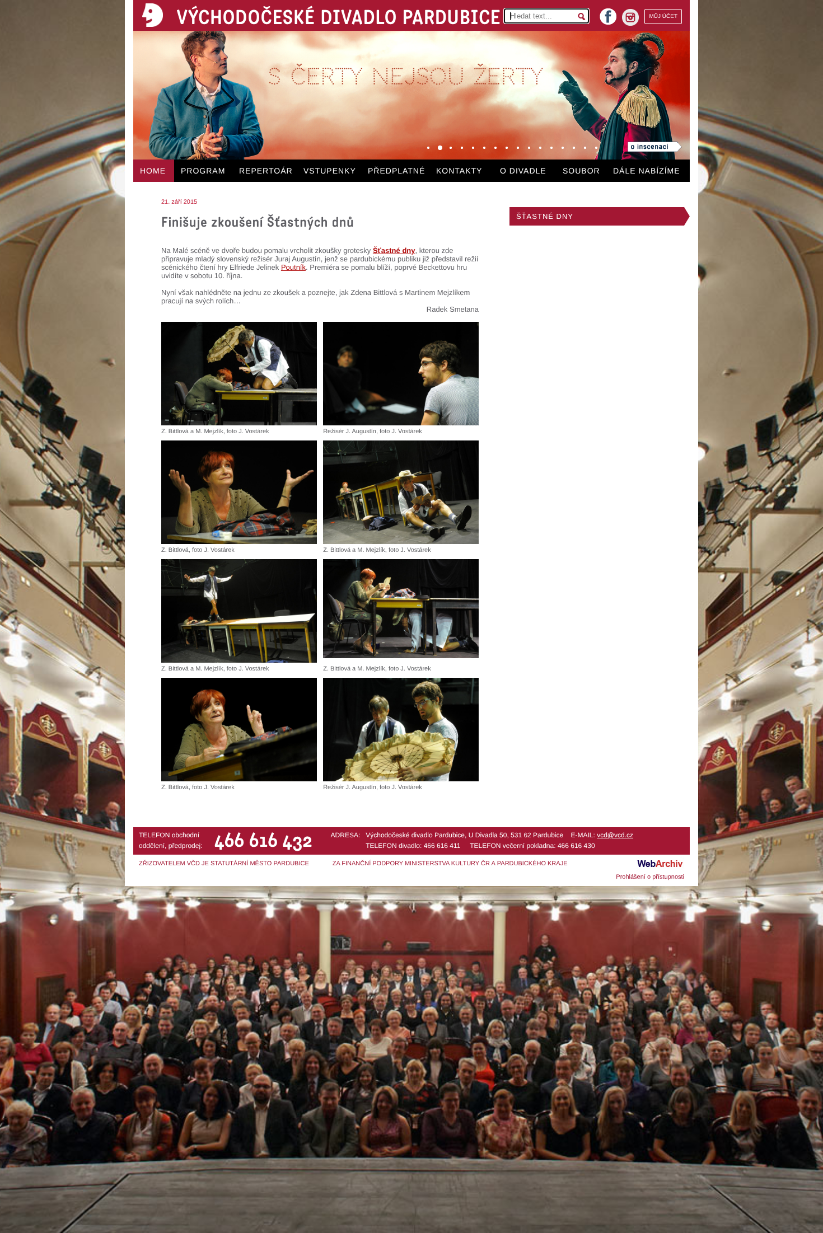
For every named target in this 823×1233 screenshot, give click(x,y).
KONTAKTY (459, 170)
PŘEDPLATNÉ (396, 170)
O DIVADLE (523, 170)
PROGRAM (203, 170)
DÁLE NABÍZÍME (646, 170)
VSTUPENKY (329, 170)
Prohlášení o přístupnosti (650, 877)
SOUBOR (581, 170)
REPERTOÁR (266, 170)
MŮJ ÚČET (663, 16)
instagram (630, 17)
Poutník (293, 267)
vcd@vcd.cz (615, 835)
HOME (153, 170)
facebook (608, 13)
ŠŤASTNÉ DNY (544, 216)
